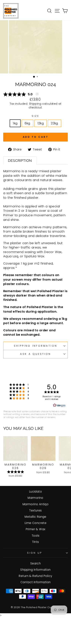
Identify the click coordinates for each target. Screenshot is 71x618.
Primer (8, 215)
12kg (40, 123)
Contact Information (35, 582)
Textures (35, 510)
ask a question (35, 354)
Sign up (34, 553)
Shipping (35, 104)
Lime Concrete (35, 523)
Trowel (8, 211)
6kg (27, 123)
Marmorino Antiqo (36, 504)
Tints (35, 542)
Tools (35, 536)
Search (35, 563)
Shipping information (35, 346)
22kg (54, 123)
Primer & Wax (35, 529)
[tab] (20, 160)
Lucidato (35, 491)
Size (36, 116)
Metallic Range (35, 517)
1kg (15, 123)
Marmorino (35, 498)
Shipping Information (35, 570)
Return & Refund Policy (35, 576)
